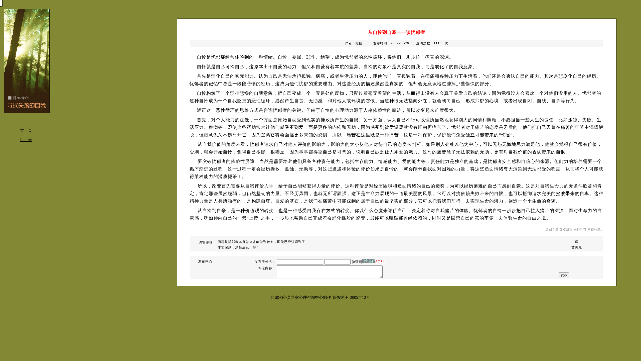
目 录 (26, 140)
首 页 (26, 130)
